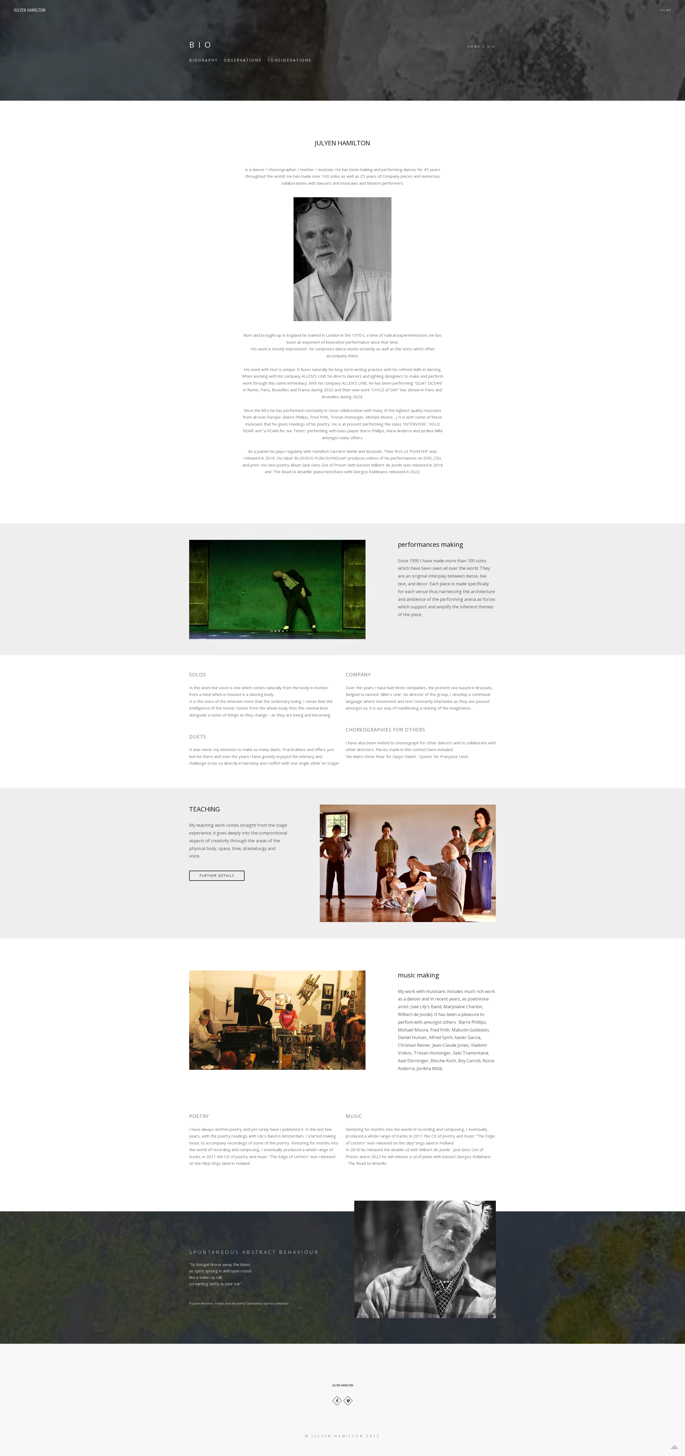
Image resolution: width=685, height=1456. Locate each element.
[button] (190, 590)
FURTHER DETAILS (217, 875)
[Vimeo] (348, 1400)
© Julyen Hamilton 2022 (342, 1436)
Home (665, 10)
